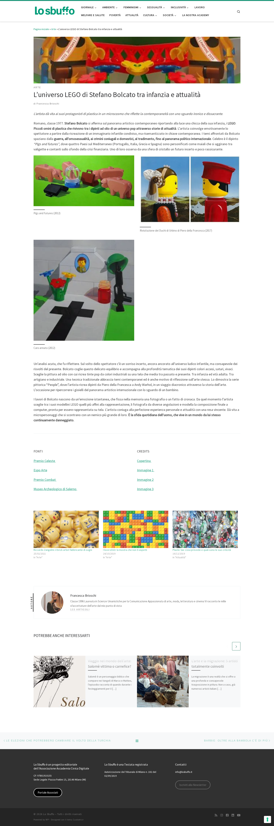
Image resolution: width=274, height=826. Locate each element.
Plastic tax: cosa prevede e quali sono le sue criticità (202, 550)
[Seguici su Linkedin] (233, 815)
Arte (53, 29)
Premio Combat (45, 479)
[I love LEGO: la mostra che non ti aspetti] (136, 529)
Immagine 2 (145, 479)
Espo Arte (40, 470)
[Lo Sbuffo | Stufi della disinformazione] (54, 10)
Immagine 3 (145, 489)
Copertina (144, 461)
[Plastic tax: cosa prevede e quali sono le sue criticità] (205, 529)
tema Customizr (75, 819)
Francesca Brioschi (48, 103)
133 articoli (80, 609)
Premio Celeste (45, 461)
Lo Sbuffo (48, 814)
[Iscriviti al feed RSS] (216, 815)
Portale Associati (48, 792)
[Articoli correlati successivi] (236, 646)
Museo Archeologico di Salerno (55, 489)
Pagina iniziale (41, 29)
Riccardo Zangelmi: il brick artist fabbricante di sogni (63, 550)
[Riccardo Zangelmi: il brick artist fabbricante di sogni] (66, 529)
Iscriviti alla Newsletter (192, 785)
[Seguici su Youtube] (238, 815)
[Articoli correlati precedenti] (227, 646)
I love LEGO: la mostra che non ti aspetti (125, 550)
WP (47, 819)
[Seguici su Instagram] (221, 815)
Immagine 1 (145, 470)
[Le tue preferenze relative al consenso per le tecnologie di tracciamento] (267, 819)
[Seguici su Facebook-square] (227, 815)
